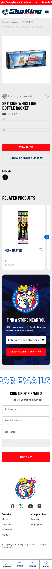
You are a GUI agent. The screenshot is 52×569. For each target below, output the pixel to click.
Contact (6, 535)
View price (26, 147)
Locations (7, 530)
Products (6, 524)
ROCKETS (28, 22)
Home (5, 22)
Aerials (15, 22)
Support (35, 519)
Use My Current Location (26, 352)
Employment (37, 524)
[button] (47, 237)
